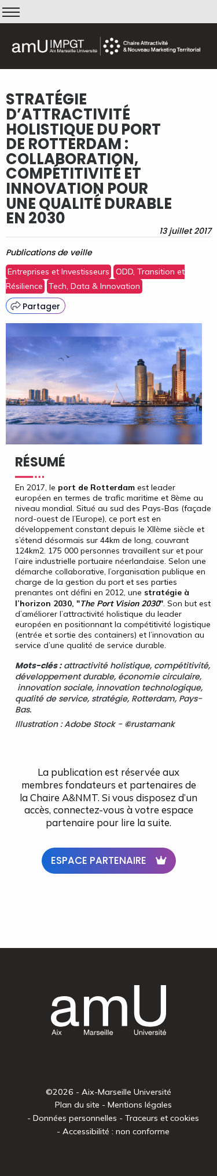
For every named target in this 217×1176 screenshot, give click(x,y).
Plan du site (77, 1104)
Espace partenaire (98, 860)
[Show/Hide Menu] (11, 12)
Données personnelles (75, 1118)
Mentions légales (140, 1104)
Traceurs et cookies (162, 1118)
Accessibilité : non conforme (116, 1131)
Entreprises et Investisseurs (58, 271)
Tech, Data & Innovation (94, 286)
